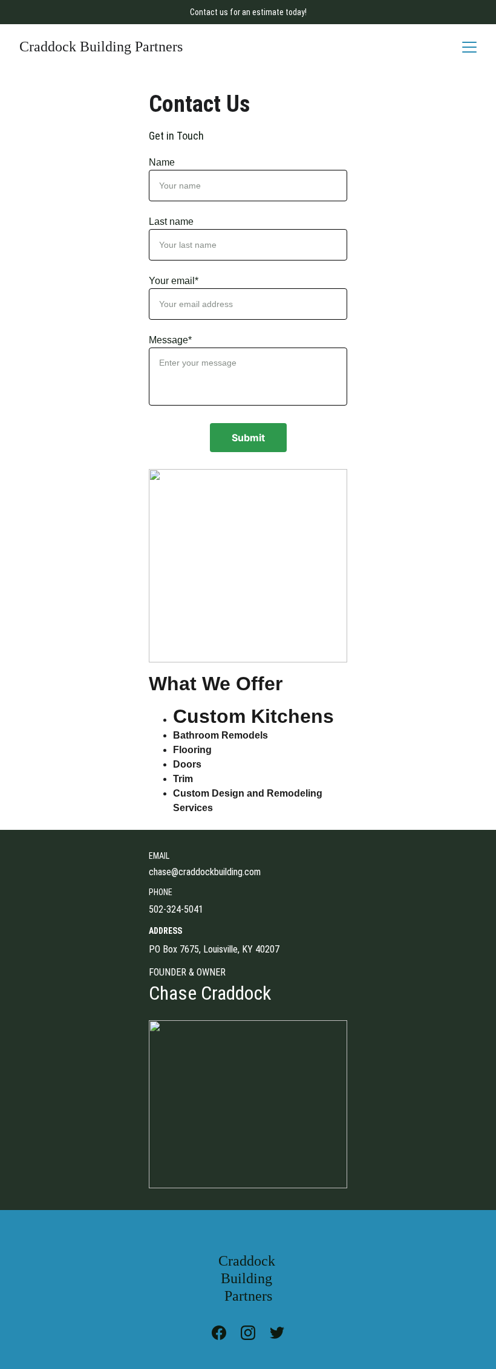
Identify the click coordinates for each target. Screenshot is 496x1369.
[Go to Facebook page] (225, 1332)
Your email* (173, 281)
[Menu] (469, 47)
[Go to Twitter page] (277, 1332)
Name (162, 162)
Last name (171, 221)
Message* (170, 340)
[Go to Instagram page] (254, 1332)
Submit (248, 438)
